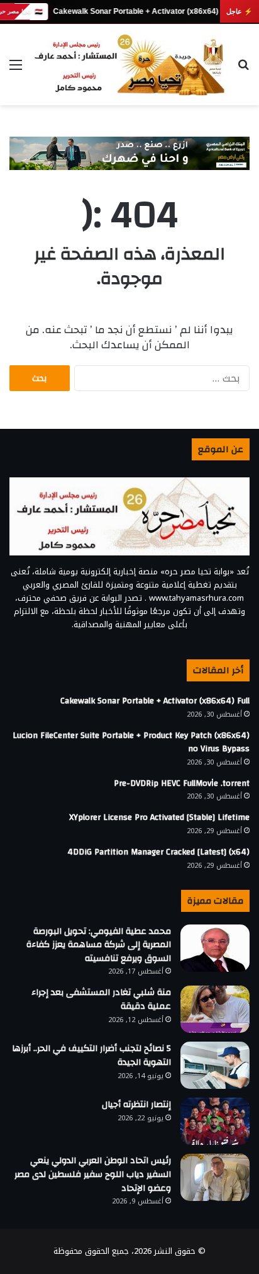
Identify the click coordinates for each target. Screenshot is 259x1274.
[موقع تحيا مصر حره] (129, 64)
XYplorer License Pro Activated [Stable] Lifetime (159, 817)
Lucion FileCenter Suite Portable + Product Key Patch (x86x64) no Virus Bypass (131, 742)
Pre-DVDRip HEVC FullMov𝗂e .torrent (182, 783)
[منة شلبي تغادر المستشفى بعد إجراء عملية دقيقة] (215, 1009)
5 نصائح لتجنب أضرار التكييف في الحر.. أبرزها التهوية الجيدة (91, 1055)
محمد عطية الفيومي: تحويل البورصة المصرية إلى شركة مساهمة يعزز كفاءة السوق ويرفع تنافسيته (98, 945)
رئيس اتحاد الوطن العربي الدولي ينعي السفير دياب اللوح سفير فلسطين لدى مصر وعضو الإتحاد (92, 1174)
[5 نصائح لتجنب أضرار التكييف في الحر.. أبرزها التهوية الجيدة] (215, 1065)
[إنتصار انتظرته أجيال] (215, 1121)
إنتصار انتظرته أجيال (136, 1104)
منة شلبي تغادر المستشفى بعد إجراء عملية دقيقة (101, 999)
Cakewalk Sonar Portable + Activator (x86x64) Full (143, 11)
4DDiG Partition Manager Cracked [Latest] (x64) (158, 852)
